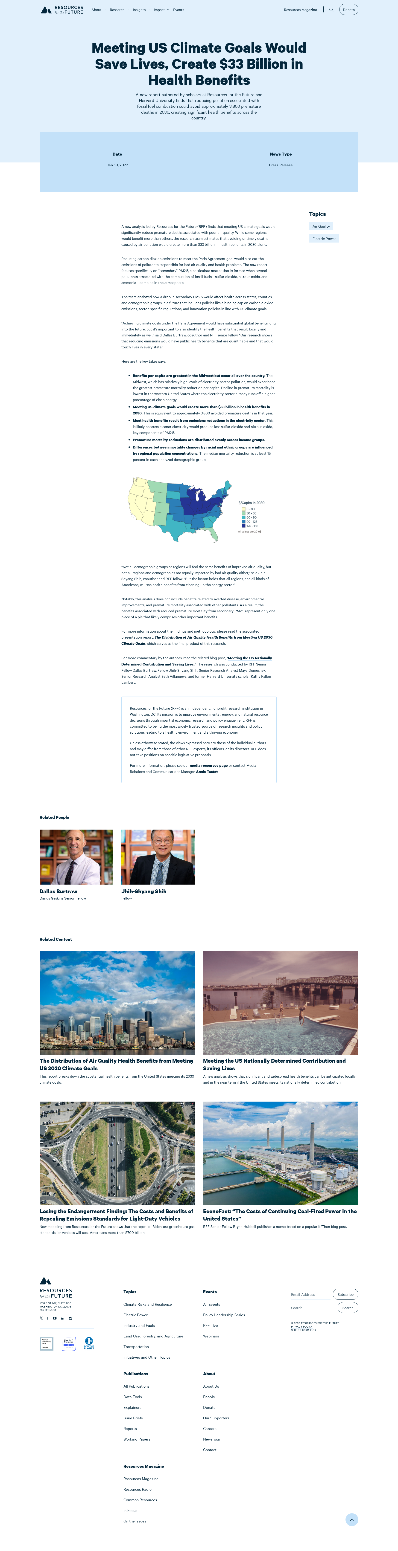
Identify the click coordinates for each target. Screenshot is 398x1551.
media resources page (209, 765)
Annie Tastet (207, 771)
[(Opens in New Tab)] (46, 1339)
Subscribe (346, 1294)
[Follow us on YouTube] (55, 1318)
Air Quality (321, 226)
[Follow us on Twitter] (41, 1318)
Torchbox (309, 1330)
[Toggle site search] (331, 9)
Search (348, 1307)
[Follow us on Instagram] (70, 1318)
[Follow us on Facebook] (47, 1318)
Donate (349, 9)
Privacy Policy (302, 1326)
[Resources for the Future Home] (63, 9)
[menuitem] (96, 9)
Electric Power (324, 238)
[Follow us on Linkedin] (62, 1318)
